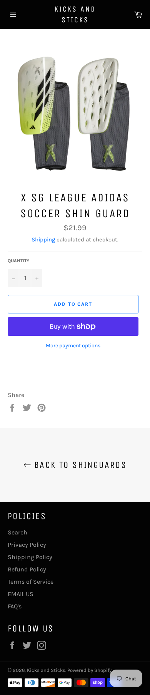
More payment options (73, 345)
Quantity (18, 260)
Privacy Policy (27, 544)
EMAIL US (20, 594)
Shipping (43, 239)
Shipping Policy (30, 557)
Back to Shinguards (79, 464)
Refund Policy (27, 569)
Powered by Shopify (89, 670)
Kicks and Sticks (75, 14)
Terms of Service (30, 581)
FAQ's (15, 606)
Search (17, 532)
